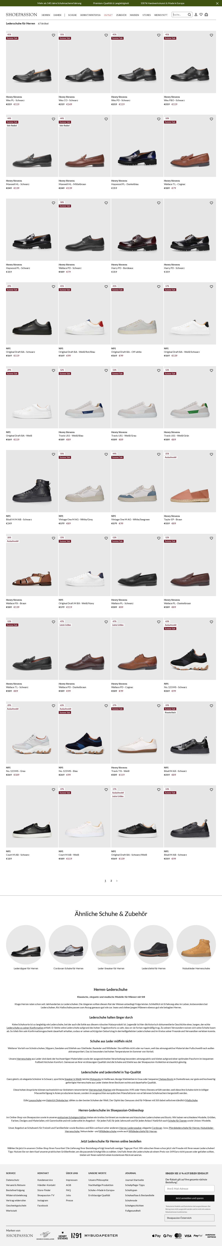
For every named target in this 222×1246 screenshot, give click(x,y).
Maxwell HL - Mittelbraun (72, 184)
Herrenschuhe (24, 1058)
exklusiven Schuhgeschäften (72, 1117)
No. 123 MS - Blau (68, 770)
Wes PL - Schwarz (15, 100)
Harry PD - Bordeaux (122, 267)
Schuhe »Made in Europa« (101, 1190)
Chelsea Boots (165, 1079)
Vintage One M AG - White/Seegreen (130, 519)
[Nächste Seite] (116, 880)
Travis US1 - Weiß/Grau (123, 435)
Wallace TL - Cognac (174, 184)
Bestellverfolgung (15, 1190)
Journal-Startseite (134, 1179)
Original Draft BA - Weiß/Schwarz (182, 351)
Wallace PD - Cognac (122, 687)
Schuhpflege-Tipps (135, 1185)
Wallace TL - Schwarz (17, 687)
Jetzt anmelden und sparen (190, 1198)
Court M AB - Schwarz (17, 854)
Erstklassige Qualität (99, 1195)
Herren (46, 15)
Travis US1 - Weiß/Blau (71, 435)
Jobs (68, 1195)
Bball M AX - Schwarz (175, 770)
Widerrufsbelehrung (16, 1195)
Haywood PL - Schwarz (18, 267)
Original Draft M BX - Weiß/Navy (76, 603)
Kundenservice (45, 1179)
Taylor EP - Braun (173, 519)
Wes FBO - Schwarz (174, 100)
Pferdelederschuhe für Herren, (184, 1127)
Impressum (71, 1179)
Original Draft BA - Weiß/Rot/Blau (77, 351)
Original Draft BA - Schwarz (20, 351)
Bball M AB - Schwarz (175, 854)
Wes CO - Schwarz (68, 100)
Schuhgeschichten (134, 1205)
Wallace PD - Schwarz (70, 267)
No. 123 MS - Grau (15, 770)
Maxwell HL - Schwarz (17, 184)
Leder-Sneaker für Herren (111, 968)
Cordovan (157, 1127)
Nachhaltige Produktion (100, 1185)
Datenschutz (12, 1179)
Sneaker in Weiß (73, 1079)
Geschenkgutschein (16, 1205)
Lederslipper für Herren (26, 968)
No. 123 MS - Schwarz (175, 687)
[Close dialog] (218, 590)
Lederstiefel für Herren (154, 968)
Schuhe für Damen (177, 1120)
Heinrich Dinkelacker (57, 1100)
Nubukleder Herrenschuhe (196, 968)
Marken (134, 15)
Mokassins (95, 1079)
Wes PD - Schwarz (120, 100)
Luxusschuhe (35, 1100)
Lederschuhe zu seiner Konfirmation (25, 1027)
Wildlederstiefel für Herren (143, 1131)
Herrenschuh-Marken (100, 1089)
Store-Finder (44, 1190)
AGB (68, 1185)
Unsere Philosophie (98, 1179)
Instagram (42, 1200)
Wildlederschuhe (107, 1131)
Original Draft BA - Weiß (19, 435)
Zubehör (121, 15)
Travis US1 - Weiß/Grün (176, 435)
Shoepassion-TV (45, 1195)
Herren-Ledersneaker (130, 1127)
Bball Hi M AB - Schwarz (19, 519)
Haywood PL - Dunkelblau (124, 184)
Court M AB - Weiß (69, 854)
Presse (69, 1200)
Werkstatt (160, 15)
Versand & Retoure (15, 1185)
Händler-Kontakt (46, 1185)
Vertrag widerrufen (16, 1200)
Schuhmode (131, 1200)
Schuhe (72, 15)
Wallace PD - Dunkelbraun (72, 687)
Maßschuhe (191, 1100)
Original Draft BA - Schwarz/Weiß (129, 854)
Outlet (108, 15)
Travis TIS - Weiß (120, 770)
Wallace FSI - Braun (16, 603)
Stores (147, 15)
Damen (57, 15)
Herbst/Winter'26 (90, 15)
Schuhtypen (131, 1190)
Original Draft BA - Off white (126, 351)
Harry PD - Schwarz (174, 267)
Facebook (42, 1205)
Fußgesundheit (133, 1210)
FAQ (68, 1190)
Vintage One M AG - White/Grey (76, 519)
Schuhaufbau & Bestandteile (139, 1195)
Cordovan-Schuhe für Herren (68, 968)
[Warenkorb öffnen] (206, 14)
